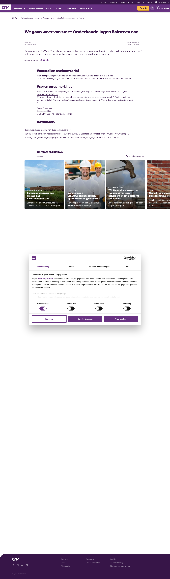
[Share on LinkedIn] (44, 60)
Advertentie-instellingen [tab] (99, 267)
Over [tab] (127, 267)
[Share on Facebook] (41, 60)
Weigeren (49, 319)
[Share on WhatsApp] (48, 60)
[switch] (71, 309)
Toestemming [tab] (43, 267)
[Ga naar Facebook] (13, 565)
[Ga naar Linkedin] (26, 565)
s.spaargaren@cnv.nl (62, 113)
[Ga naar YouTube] (22, 565)
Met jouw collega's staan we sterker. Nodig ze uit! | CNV (77, 99)
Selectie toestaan (85, 319)
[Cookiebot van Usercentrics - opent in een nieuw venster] (127, 258)
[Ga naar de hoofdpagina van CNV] (5, 7)
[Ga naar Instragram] (17, 565)
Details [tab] (71, 267)
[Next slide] (42, 156)
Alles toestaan (121, 319)
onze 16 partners (45, 279)
